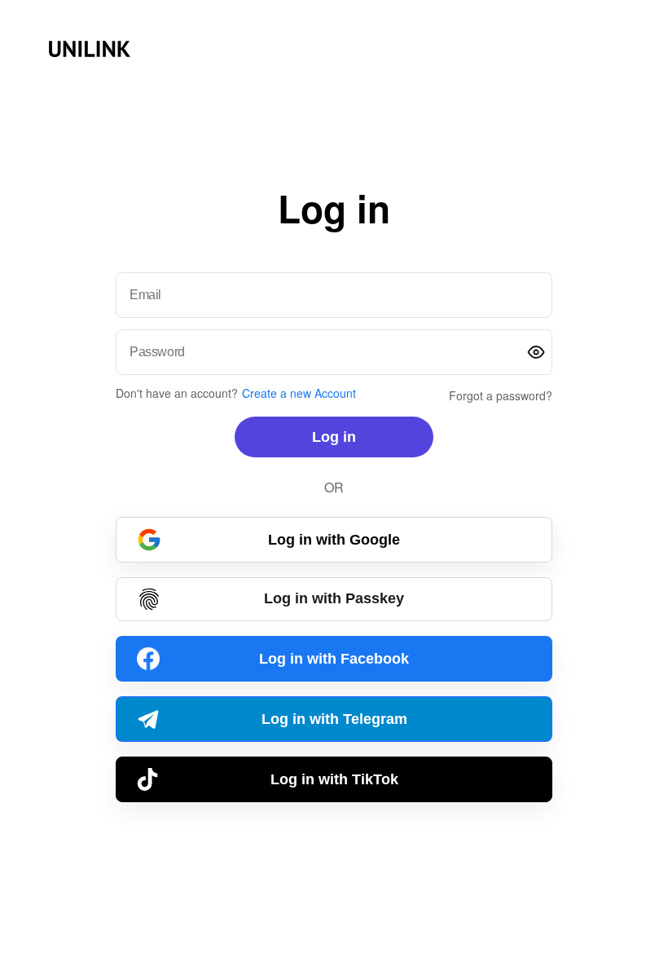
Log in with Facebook (334, 659)
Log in (334, 437)
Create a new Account (299, 393)
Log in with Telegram (334, 719)
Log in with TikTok (334, 779)
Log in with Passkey (334, 598)
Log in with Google (334, 540)
